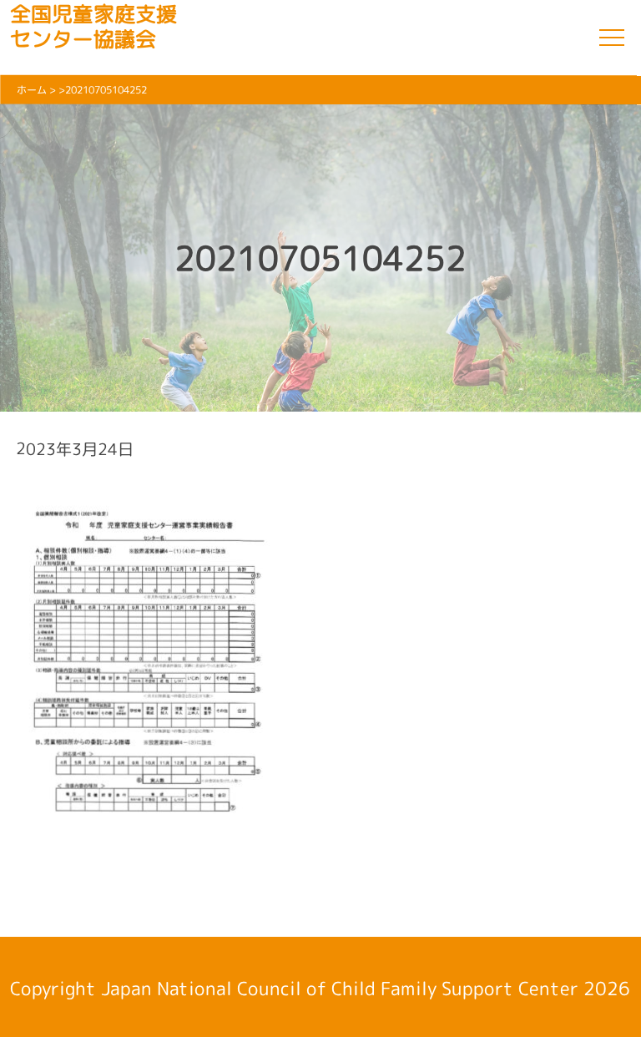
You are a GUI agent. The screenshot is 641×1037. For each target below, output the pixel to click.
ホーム (32, 90)
